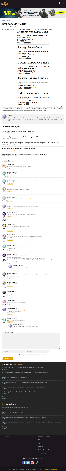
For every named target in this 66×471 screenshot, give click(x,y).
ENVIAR (8, 358)
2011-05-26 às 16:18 (12, 180)
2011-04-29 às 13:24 (18, 265)
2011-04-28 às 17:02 (12, 245)
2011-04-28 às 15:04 (12, 254)
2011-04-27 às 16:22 (12, 291)
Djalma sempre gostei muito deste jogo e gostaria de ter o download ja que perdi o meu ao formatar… (31, 422)
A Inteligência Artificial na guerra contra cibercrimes (18, 148)
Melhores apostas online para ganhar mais (14, 396)
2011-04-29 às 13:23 (12, 224)
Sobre (40, 443)
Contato (40, 446)
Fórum (40, 440)
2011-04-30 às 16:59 (12, 197)
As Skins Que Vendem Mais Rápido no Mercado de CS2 (18, 392)
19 (16, 27)
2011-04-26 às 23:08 (12, 318)
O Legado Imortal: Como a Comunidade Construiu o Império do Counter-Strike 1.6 (26, 372)
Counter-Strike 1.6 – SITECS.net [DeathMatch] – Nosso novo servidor (24, 154)
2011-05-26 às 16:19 (12, 172)
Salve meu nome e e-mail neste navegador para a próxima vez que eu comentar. (25, 354)
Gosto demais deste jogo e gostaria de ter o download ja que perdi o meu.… (24, 417)
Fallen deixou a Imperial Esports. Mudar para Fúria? (18, 131)
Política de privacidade (44, 450)
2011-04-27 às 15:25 (12, 300)
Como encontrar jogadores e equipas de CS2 (15, 377)
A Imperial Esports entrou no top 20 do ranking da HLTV (20, 137)
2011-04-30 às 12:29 (12, 205)
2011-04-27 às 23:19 (12, 282)
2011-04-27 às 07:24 (12, 308)
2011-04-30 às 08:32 (12, 213)
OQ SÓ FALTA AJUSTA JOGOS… (12, 412)
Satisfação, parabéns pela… (10, 427)
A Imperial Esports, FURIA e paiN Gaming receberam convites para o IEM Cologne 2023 (30, 143)
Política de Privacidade (51, 469)
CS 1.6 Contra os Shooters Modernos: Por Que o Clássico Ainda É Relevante (24, 387)
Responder (10, 168)
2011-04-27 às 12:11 (18, 324)
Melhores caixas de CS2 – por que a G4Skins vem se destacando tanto (22, 367)
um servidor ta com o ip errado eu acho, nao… (15, 407)
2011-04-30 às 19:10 (12, 188)
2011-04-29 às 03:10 (12, 235)
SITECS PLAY (42, 453)
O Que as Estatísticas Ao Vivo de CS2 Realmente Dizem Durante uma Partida (24, 382)
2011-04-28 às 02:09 (12, 273)
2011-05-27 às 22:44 (12, 164)
